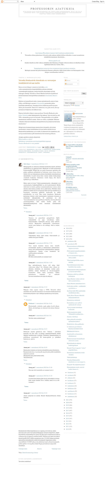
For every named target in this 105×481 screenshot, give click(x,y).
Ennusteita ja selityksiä (73, 300)
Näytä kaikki (83, 195)
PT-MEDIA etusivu (71, 187)
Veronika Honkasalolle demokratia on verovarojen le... (76, 361)
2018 (67, 408)
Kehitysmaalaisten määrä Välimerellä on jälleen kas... (75, 313)
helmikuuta (71, 394)
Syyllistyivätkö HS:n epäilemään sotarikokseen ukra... (76, 292)
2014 (67, 418)
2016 (67, 413)
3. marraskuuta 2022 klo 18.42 (43, 303)
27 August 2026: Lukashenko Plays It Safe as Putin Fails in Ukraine (74, 146)
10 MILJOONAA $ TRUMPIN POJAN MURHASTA (74, 168)
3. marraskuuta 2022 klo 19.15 (38, 329)
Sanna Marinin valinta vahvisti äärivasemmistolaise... (75, 280)
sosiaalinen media (25, 151)
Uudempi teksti (23, 449)
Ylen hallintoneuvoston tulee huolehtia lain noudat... (75, 266)
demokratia (31, 149)
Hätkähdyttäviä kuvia (73, 331)
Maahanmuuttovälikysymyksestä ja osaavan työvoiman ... (76, 271)
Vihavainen (69, 181)
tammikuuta (71, 396)
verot (40, 152)
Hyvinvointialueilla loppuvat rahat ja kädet (75, 256)
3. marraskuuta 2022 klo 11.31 (39, 164)
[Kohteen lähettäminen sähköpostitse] (46, 147)
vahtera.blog (69, 174)
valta (46, 151)
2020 (67, 402)
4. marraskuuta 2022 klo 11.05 (43, 262)
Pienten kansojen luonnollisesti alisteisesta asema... (76, 340)
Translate (77, 105)
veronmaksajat (32, 152)
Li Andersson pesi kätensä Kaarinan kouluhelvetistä (75, 328)
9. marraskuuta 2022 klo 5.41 (43, 315)
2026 (67, 228)
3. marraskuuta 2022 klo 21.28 (43, 376)
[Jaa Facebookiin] (51, 147)
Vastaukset (29, 212)
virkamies (46, 152)
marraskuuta (71, 244)
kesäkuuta (71, 383)
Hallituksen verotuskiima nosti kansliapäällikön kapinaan (35, 141)
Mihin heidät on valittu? (25, 139)
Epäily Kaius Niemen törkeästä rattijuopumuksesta (75, 296)
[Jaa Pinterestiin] (53, 147)
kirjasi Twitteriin (23, 115)
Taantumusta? (69, 183)
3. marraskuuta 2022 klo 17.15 (38, 287)
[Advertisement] (52, 32)
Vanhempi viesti (56, 449)
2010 (67, 429)
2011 (67, 426)
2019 (67, 405)
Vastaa (25, 208)
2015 (67, 416)
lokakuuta (71, 372)
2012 (67, 424)
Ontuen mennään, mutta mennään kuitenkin (73, 165)
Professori (32, 303)
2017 (67, 410)
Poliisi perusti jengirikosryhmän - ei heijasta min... (76, 252)
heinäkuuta (71, 380)
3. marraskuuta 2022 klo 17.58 (43, 243)
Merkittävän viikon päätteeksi (75, 324)
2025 (67, 231)
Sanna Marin (56, 149)
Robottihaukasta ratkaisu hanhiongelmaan (74, 344)
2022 (67, 239)
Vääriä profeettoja (72, 357)
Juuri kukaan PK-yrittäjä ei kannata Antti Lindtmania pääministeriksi (54, 53)
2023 (67, 236)
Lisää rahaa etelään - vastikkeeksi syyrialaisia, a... (76, 287)
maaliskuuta (71, 391)
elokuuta (70, 378)
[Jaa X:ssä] (50, 147)
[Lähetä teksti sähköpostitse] (43, 147)
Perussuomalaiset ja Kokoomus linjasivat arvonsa (75, 247)
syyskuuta (71, 375)
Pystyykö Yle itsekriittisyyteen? (76, 364)
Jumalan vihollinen (72, 317)
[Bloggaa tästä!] (48, 147)
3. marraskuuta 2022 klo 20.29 (38, 347)
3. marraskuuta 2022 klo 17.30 (43, 233)
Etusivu (39, 449)
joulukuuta (71, 241)
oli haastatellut (40, 103)
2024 (67, 234)
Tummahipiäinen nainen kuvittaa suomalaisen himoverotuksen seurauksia (54, 68)
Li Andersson (46, 149)
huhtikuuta (71, 388)
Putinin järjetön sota (54, 61)
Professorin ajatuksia (53, 8)
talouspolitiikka (37, 151)
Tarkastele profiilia (71, 136)
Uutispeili (68, 157)
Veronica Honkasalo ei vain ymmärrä (29, 143)
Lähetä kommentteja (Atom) (30, 452)
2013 (67, 421)
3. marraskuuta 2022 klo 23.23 (38, 393)
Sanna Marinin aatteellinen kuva (76, 283)
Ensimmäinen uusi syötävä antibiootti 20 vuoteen (74, 304)
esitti (46, 87)
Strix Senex (27, 164)
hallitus (38, 149)
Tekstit (68, 80)
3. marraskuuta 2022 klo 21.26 (43, 367)
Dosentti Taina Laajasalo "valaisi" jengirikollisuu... (76, 349)
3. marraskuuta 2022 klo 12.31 (43, 215)
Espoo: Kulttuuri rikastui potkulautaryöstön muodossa (73, 189)
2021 (67, 400)
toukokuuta (71, 386)
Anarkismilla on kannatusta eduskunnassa (74, 335)
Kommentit (69, 84)
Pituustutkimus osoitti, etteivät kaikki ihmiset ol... (75, 368)
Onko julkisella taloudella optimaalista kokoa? (74, 320)
